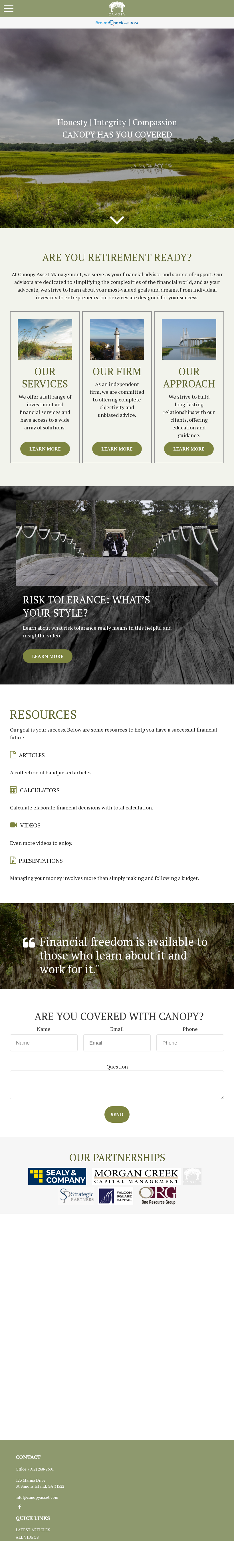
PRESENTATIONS (41, 861)
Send (117, 1114)
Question (117, 1066)
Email (117, 1028)
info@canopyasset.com (37, 1497)
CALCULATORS (40, 790)
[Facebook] (19, 1507)
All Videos (27, 1537)
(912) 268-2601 (41, 1469)
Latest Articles (33, 1529)
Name (44, 1028)
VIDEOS (30, 825)
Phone (190, 1028)
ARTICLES (32, 755)
